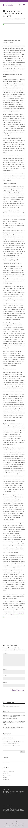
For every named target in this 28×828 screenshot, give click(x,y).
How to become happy (7, 737)
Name (5, 669)
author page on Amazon (11, 808)
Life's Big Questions (7, 775)
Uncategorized (20, 18)
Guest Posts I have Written (8, 771)
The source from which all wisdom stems (11, 745)
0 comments (6, 20)
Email (5, 676)
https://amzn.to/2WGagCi (17, 614)
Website (5, 682)
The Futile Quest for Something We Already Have (13, 741)
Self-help (5, 777)
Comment (6, 653)
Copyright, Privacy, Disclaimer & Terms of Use (14, 825)
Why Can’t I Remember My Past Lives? (11, 743)
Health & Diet (6, 773)
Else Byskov (7, 18)
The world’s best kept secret (9, 739)
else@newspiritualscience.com (16, 823)
